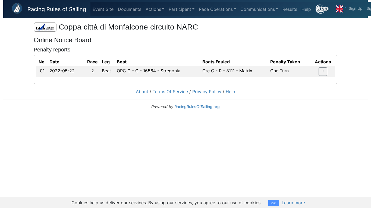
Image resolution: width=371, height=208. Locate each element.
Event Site (103, 9)
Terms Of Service (170, 91)
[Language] (341, 7)
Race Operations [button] (216, 9)
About (142, 91)
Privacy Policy (206, 91)
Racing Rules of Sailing (56, 9)
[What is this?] (324, 9)
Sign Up (355, 8)
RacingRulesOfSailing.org (197, 106)
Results (289, 9)
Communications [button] (257, 9)
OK (273, 203)
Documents (129, 9)
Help (306, 9)
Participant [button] (180, 9)
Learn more (293, 202)
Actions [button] (153, 9)
